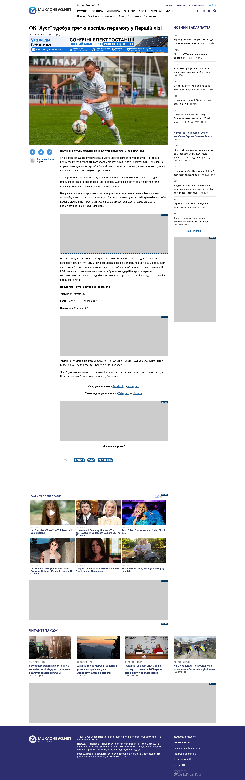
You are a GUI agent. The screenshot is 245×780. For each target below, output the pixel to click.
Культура (129, 10)
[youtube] (209, 11)
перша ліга (105, 460)
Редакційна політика (185, 753)
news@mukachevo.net (185, 736)
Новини (81, 16)
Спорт (142, 10)
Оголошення (134, 16)
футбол (79, 460)
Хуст (91, 460)
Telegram (123, 393)
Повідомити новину (197, 5)
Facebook (118, 386)
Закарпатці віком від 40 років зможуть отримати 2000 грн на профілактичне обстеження (143, 669)
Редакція (170, 5)
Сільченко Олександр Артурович (46, 159)
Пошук (214, 10)
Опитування (149, 16)
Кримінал (156, 10)
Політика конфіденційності (188, 748)
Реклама (181, 5)
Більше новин (194, 231)
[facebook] (197, 11)
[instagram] (203, 11)
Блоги (121, 16)
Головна (82, 10)
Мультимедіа (109, 16)
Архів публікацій (182, 759)
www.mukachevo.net (129, 746)
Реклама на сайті (183, 742)
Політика (97, 10)
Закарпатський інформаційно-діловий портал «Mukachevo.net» (124, 736)
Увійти (212, 5)
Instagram (133, 386)
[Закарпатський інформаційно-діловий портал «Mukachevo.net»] (50, 11)
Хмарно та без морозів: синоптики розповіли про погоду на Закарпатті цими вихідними (97, 669)
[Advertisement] (114, 233)
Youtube (137, 393)
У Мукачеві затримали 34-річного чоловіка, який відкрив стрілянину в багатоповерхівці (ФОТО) (49, 669)
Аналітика (93, 16)
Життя (170, 10)
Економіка (113, 10)
